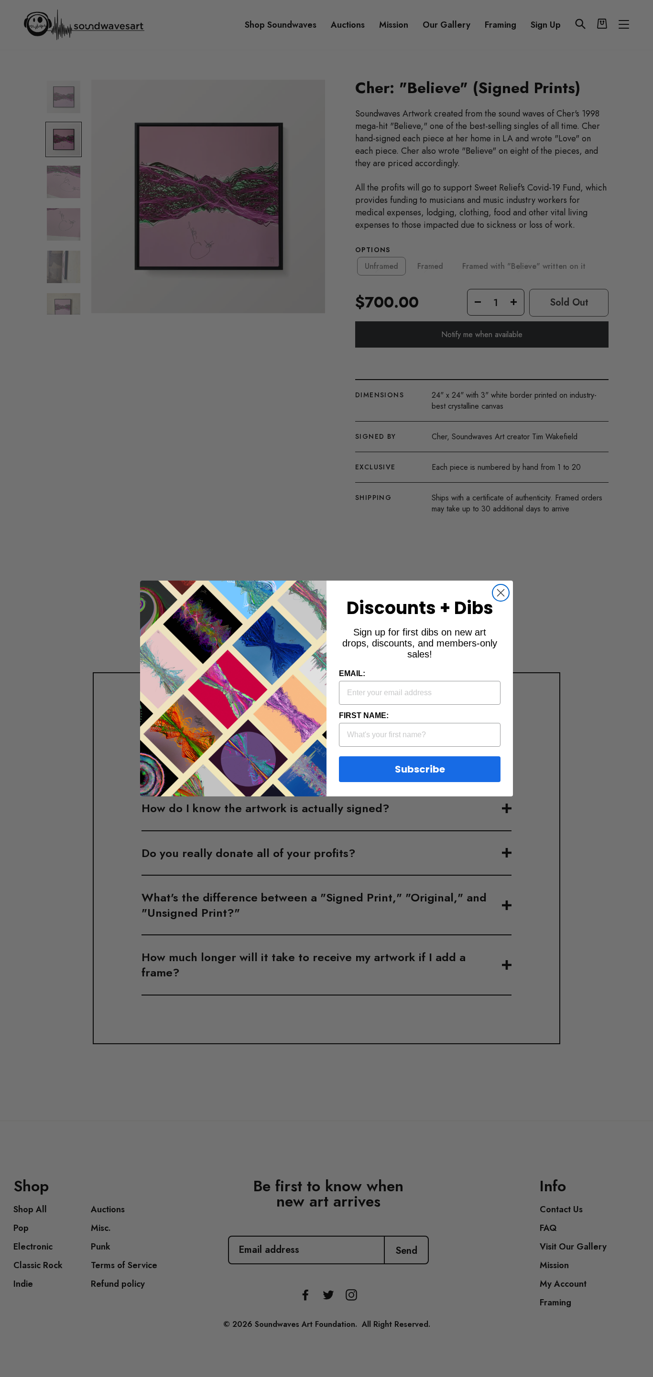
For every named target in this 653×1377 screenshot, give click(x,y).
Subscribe (420, 769)
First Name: (364, 715)
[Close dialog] (500, 592)
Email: (352, 673)
